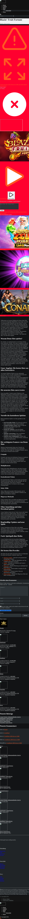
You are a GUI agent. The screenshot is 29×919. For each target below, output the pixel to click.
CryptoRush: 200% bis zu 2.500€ (11, 736)
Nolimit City (7, 571)
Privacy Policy (6, 899)
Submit (2, 210)
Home (4, 5)
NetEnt (5, 563)
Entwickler (8, 10)
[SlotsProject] (3, 2)
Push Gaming (7, 568)
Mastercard (2, 851)
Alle (1, 876)
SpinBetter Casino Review (6, 719)
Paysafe (2, 855)
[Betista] (3, 672)
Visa (1, 852)
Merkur (1, 864)
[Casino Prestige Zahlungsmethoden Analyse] (3, 754)
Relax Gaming (7, 574)
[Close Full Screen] (14, 118)
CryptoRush (7, 733)
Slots (4, 9)
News (4, 12)
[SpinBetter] (3, 656)
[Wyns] (3, 704)
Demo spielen (11, 198)
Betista (1, 674)
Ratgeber (2, 880)
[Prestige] (3, 626)
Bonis (4, 8)
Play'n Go (2, 866)
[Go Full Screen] (14, 83)
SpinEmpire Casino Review (6, 718)
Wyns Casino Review (5, 721)
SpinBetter (2, 658)
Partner (1, 879)
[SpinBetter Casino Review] (3, 775)
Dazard (5, 729)
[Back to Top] (0, 918)
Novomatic (2, 865)
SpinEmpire (3, 642)
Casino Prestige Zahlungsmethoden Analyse (10, 717)
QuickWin (2, 689)
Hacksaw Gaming (8, 557)
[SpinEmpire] (3, 641)
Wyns (1, 705)
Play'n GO (6, 565)
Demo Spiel (3, 249)
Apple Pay (2, 853)
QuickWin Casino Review (6, 722)
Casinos (5, 6)
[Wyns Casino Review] (3, 785)
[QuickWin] (3, 688)
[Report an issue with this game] (14, 54)
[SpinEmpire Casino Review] (3, 764)
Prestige (2, 628)
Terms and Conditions (8, 900)
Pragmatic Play (7, 560)
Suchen (1, 613)
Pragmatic (2, 868)
